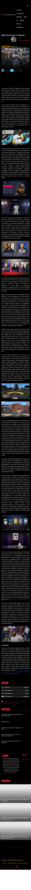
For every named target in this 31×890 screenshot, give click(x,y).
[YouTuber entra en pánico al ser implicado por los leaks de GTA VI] (15, 812)
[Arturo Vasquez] (15, 39)
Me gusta (26, 687)
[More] (20, 70)
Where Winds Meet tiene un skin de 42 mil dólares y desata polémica (10, 735)
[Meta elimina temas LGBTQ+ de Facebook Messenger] (27, 742)
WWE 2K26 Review (5, 722)
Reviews (8, 46)
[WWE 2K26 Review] (27, 722)
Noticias (3, 46)
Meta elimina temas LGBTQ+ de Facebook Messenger (10, 741)
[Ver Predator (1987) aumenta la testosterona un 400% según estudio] (27, 715)
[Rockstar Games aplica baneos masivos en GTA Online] (27, 728)
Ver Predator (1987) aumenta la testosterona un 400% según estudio (12, 715)
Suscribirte (26, 696)
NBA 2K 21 (12, 599)
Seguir (27, 690)
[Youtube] (17, 867)
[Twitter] (12, 867)
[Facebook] (3, 867)
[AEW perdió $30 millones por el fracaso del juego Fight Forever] (15, 831)
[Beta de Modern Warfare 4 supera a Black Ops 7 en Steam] (15, 793)
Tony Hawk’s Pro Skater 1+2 (22, 599)
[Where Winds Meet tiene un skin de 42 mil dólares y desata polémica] (27, 735)
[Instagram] (8, 867)
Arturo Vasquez (24, 40)
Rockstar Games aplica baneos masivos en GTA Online (11, 728)
